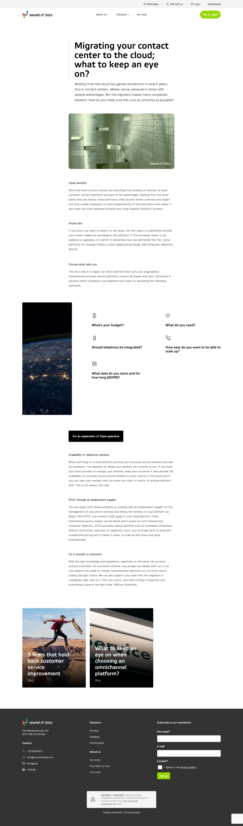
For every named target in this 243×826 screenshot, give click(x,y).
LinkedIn (31, 769)
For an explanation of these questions (96, 436)
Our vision (95, 772)
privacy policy (188, 767)
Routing (94, 730)
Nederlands (214, 4)
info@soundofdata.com (40, 757)
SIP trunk (116, 516)
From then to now (99, 766)
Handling (94, 736)
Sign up (164, 775)
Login (197, 4)
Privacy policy (133, 812)
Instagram (32, 763)
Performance (97, 742)
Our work (142, 14)
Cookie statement (113, 812)
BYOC (72, 516)
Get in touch (210, 14)
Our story (95, 760)
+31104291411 (35, 751)
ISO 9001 (105, 795)
